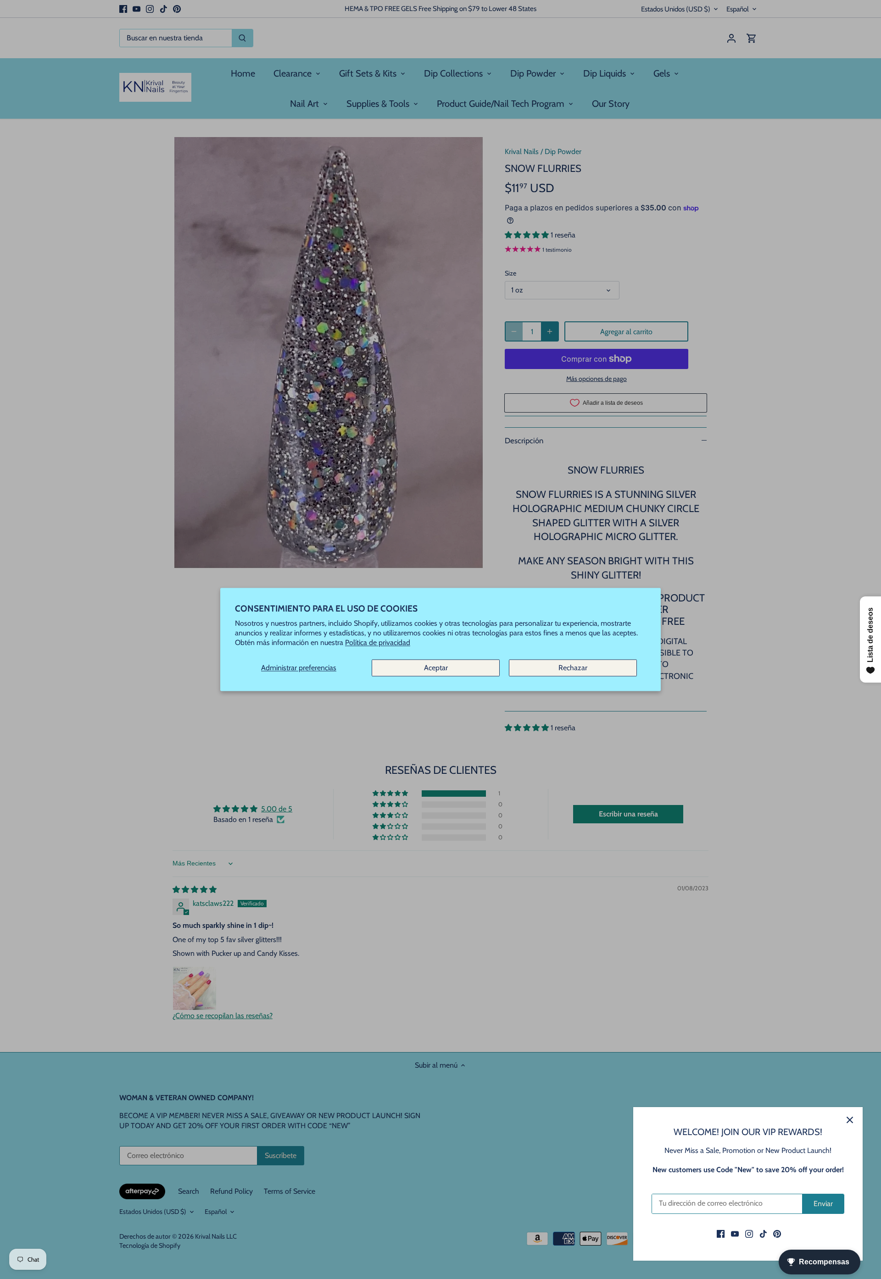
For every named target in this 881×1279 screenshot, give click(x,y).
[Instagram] (749, 1234)
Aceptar (436, 667)
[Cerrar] (850, 1120)
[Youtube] (735, 1234)
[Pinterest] (777, 1234)
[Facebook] (721, 1234)
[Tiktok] (763, 1234)
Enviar (823, 1203)
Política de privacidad (377, 643)
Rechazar (572, 667)
